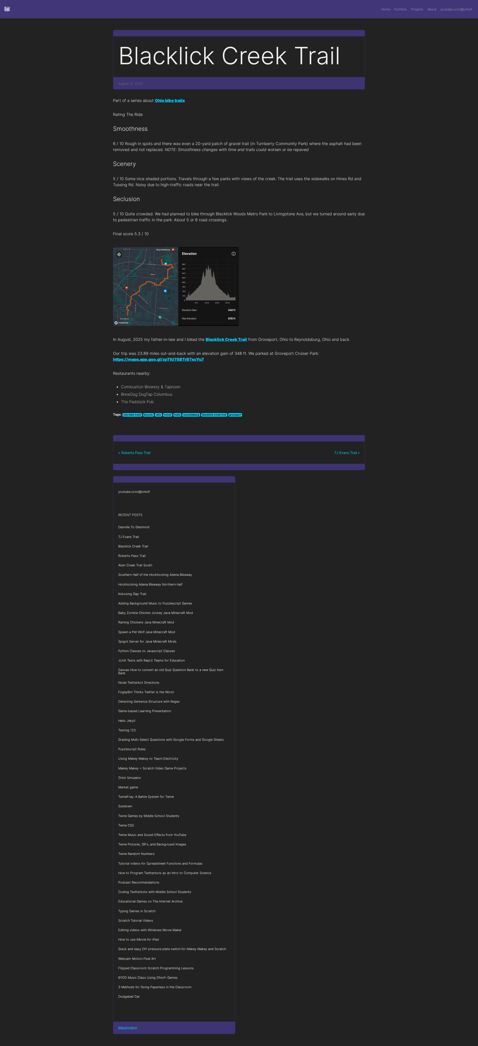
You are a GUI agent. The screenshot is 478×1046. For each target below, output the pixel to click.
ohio (158, 414)
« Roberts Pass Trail (134, 452)
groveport (235, 414)
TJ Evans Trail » (347, 452)
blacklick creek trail (214, 414)
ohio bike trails (132, 414)
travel (167, 414)
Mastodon (127, 1027)
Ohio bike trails (170, 100)
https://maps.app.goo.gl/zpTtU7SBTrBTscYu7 (158, 359)
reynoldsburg (191, 414)
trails (177, 414)
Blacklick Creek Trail (226, 339)
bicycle (148, 414)
